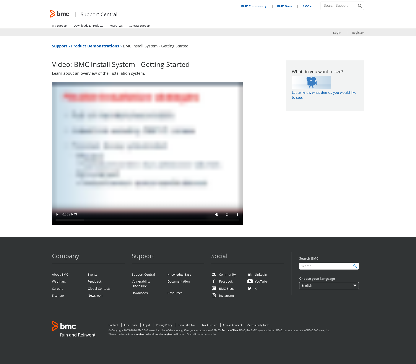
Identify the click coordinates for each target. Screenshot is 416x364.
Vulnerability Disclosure (141, 283)
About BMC (60, 274)
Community (227, 274)
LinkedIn (261, 274)
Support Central (99, 14)
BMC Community (253, 6)
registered (142, 334)
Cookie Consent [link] (232, 325)
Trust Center (209, 325)
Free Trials (130, 325)
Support (60, 46)
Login (337, 33)
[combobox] (339, 5)
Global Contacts (99, 288)
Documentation (178, 281)
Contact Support (139, 26)
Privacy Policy (164, 325)
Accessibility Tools (258, 325)
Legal (146, 325)
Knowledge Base (179, 274)
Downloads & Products (88, 26)
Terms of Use (230, 330)
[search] (355, 266)
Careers (57, 288)
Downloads (140, 293)
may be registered (165, 334)
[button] (360, 5)
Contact (113, 325)
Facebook (225, 281)
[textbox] (329, 266)
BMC (73, 329)
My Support (59, 26)
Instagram (226, 295)
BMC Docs (284, 6)
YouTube (261, 281)
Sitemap (58, 295)
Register (358, 33)
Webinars (59, 281)
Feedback (94, 281)
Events (92, 274)
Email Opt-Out (187, 325)
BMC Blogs (226, 288)
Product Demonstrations (95, 46)
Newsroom (95, 295)
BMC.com (309, 6)
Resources (116, 26)
